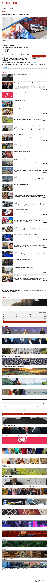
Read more (44, 79)
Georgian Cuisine (22, 6)
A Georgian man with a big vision (7, 476)
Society (12, 6)
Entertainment (41, 6)
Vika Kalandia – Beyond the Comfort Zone (20, 74)
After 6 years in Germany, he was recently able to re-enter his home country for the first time (27, 119)
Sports (4, 8)
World (36, 6)
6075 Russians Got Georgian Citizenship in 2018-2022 (22, 151)
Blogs (32, 6)
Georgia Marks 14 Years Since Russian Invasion (21, 184)
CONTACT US (37, 581)
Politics (29, 6)
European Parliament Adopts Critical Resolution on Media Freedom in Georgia (13, 366)
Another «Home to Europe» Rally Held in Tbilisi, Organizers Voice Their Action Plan (26, 234)
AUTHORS (24, 413)
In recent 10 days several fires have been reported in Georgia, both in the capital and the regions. (28, 162)
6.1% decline (33, 62)
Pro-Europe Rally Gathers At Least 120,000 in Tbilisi (22, 259)
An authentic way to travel (18, 108)
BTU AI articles (9, 8)
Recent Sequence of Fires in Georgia (19, 159)
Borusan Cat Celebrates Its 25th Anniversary (20, 134)
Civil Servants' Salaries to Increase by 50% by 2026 (21, 209)
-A (44, 14)
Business (16, 6)
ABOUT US (36, 580)
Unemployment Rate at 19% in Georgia (40, 57)
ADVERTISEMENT (41, 580)
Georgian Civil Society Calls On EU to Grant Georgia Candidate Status (24, 275)
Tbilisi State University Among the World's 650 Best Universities (23, 267)
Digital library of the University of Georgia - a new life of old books (24, 92)
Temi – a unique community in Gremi (19, 100)
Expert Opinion (5, 576)
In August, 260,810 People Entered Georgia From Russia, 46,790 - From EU (25, 143)
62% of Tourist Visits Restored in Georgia (8, 376)
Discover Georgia (6, 6)
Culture (4, 530)
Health (4, 577)
